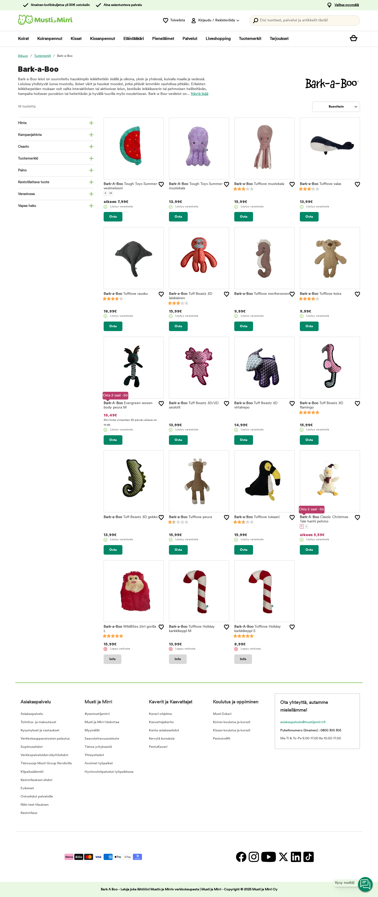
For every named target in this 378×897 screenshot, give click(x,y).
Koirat (23, 39)
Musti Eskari (222, 714)
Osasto (23, 147)
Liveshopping (218, 39)
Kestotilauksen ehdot (36, 780)
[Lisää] (161, 184)
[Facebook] (241, 857)
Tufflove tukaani (257, 517)
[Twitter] (283, 857)
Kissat (76, 39)
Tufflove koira (320, 294)
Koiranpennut (49, 39)
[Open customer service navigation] (365, 884)
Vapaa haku (27, 206)
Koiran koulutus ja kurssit (231, 722)
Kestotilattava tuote (33, 182)
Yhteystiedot (94, 755)
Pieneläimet (163, 39)
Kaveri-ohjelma (160, 714)
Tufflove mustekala (259, 184)
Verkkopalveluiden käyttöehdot (44, 755)
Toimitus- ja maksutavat (38, 722)
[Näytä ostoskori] (355, 39)
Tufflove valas (320, 184)
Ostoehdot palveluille (37, 796)
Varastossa (26, 194)
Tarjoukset (279, 39)
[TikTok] (308, 857)
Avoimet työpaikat (99, 763)
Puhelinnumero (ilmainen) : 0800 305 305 (310, 730)
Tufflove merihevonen (261, 294)
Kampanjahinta (30, 135)
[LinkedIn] (296, 857)
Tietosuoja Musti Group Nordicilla (46, 763)
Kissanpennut (102, 39)
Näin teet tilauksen (35, 804)
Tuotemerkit (250, 39)
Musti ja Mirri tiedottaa (102, 722)
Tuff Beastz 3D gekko (131, 517)
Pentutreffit (221, 738)
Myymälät (92, 730)
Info (112, 659)
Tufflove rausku (126, 294)
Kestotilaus (29, 813)
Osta (113, 216)
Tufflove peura (190, 517)
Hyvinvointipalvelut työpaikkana (109, 772)
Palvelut (190, 39)
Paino (22, 170)
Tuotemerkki (28, 159)
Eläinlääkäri (133, 39)
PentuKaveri (158, 747)
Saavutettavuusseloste (102, 738)
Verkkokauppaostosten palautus (45, 738)
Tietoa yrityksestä (98, 747)
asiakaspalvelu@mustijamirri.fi (303, 722)
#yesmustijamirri (97, 714)
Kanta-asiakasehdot (164, 730)
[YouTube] (268, 857)
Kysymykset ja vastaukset (40, 730)
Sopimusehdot (32, 747)
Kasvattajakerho (161, 722)
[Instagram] (253, 857)
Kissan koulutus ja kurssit (231, 730)
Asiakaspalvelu (32, 714)
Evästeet (27, 788)
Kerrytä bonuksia (162, 738)
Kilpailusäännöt (32, 772)
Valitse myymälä (347, 5)
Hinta (22, 123)
